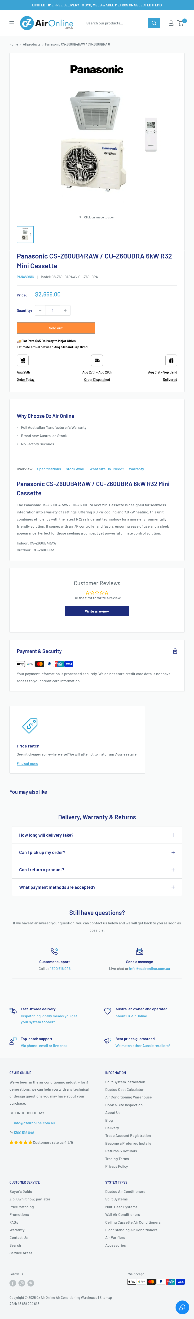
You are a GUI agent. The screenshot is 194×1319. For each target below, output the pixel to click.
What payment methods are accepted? (57, 887)
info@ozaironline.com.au (149, 968)
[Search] (154, 23)
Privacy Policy (116, 1166)
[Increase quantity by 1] (65, 310)
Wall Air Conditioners (122, 1214)
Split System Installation (125, 1081)
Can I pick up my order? (42, 852)
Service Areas (20, 1252)
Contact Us (18, 1237)
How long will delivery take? (46, 835)
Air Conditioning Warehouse (128, 1097)
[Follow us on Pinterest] (30, 1283)
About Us (112, 1112)
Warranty (17, 1229)
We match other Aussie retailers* (142, 1045)
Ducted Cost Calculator (124, 1089)
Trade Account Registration (128, 1135)
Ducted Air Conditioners (125, 1191)
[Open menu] (11, 23)
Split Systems (116, 1199)
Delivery (112, 1127)
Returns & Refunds (121, 1150)
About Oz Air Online (131, 1016)
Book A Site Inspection (124, 1104)
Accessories (115, 1245)
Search (15, 1245)
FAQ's (13, 1222)
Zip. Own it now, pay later (29, 1199)
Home (13, 44)
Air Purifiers (115, 1237)
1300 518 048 (60, 968)
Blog (109, 1120)
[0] (181, 23)
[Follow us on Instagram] (21, 1283)
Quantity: (24, 310)
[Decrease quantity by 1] (40, 310)
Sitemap (106, 1298)
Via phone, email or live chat (44, 1045)
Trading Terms (117, 1158)
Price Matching (21, 1206)
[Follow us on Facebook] (12, 1283)
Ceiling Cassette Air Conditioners (133, 1222)
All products (31, 44)
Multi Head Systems (121, 1206)
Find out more (27, 763)
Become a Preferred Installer (129, 1143)
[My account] (171, 23)
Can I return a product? (41, 869)
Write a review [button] (97, 611)
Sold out (56, 328)
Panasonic (25, 277)
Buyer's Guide (20, 1191)
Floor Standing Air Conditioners (131, 1229)
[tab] (24, 469)
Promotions (19, 1214)
